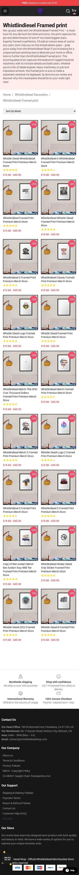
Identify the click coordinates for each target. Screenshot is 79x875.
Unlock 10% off (7, 859)
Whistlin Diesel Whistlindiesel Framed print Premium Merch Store (19, 162)
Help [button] (72, 870)
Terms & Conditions (14, 760)
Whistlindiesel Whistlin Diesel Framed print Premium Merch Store (57, 222)
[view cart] (74, 11)
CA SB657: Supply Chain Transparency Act (27, 776)
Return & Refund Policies (16, 803)
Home (7, 94)
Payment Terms (11, 798)
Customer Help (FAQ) (15, 813)
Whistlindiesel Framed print (20, 100)
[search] (68, 11)
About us (8, 755)
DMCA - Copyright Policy (16, 770)
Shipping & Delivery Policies (18, 792)
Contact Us (9, 808)
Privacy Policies (11, 765)
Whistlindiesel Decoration (31, 94)
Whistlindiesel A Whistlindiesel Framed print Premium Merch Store (58, 162)
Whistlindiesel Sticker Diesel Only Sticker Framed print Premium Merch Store (56, 568)
